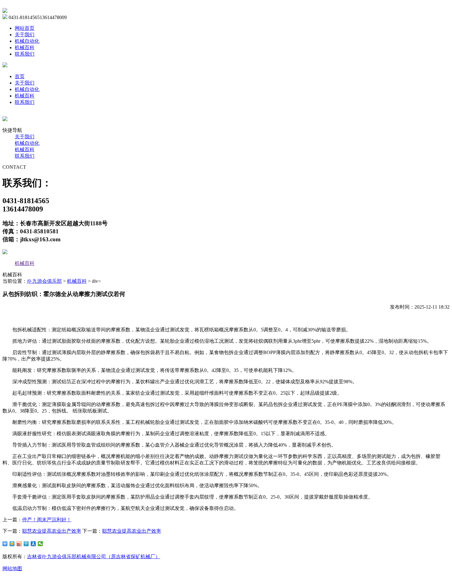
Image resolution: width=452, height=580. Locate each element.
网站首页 (24, 28)
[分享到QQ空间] (12, 543)
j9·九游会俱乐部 (44, 281)
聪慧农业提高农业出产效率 (51, 531)
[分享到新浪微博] (19, 543)
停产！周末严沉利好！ (46, 519)
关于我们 (24, 34)
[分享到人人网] (33, 543)
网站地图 (12, 568)
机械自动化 (27, 41)
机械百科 (24, 47)
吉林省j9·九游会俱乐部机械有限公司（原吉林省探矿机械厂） (93, 556)
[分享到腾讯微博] (26, 543)
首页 (20, 76)
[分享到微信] (40, 543)
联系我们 (24, 54)
